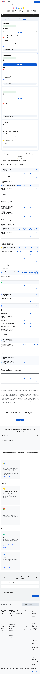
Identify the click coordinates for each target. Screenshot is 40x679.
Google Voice (18, 620)
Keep (2, 632)
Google (3, 668)
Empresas (10, 628)
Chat (2, 617)
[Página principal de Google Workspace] (6, 2)
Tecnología (10, 637)
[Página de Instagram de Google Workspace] (8, 604)
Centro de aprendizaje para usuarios (35, 622)
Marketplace (26, 622)
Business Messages (35, 661)
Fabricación (11, 632)
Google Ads (34, 659)
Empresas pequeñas (12, 626)
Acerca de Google (10, 668)
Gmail (2, 613)
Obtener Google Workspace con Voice (9, 545)
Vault (10, 617)
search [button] (23, 604)
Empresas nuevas (12, 624)
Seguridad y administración (12, 611)
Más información (6, 476)
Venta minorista (11, 630)
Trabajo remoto (26, 612)
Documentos (3, 622)
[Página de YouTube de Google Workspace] (4, 604)
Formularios (3, 628)
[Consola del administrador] (16, 1)
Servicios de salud (12, 639)
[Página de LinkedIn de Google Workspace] (6, 604)
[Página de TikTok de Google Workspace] (13, 604)
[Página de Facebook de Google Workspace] (10, 604)
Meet (2, 615)
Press (33, 643)
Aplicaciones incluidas (3, 611)
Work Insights (11, 619)
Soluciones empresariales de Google (35, 656)
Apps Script (3, 634)
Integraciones (26, 624)
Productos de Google (20, 668)
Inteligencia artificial (12, 647)
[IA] (18, 4)
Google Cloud (34, 649)
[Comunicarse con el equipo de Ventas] (27, 1)
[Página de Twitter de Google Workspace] (1, 604)
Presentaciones (3, 626)
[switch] (24, 19)
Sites (2, 630)
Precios (17, 610)
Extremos (10, 615)
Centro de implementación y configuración (35, 618)
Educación (10, 642)
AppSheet (18, 622)
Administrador (11, 613)
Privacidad (27, 668)
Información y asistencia (34, 611)
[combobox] (20, 586)
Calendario (3, 619)
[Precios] (22, 4)
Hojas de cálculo (3, 624)
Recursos (26, 610)
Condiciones (33, 668)
